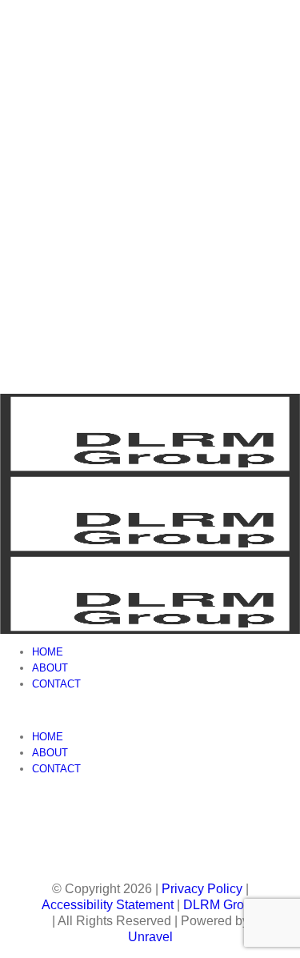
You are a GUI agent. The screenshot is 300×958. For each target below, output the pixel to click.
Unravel (150, 937)
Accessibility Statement (108, 905)
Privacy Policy (202, 889)
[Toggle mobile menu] (4, 710)
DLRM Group (220, 905)
